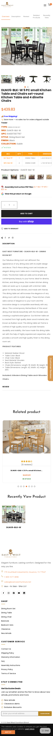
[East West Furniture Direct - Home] (26, 553)
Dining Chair (6, 617)
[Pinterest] (14, 593)
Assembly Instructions (10, 665)
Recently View (46, 16)
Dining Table (6, 612)
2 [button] (27, 87)
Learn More (29, 729)
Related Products (36, 16)
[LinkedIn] (24, 593)
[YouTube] (19, 593)
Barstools (5, 621)
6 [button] (32, 486)
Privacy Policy (7, 669)
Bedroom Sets (7, 625)
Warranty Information (10, 657)
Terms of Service (8, 673)
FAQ (3, 661)
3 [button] (23, 486)
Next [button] (50, 79)
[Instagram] (8, 593)
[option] (26, 451)
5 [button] (29, 486)
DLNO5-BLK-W (13, 527)
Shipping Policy (7, 653)
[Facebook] (3, 593)
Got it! (8, 732)
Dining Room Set (8, 608)
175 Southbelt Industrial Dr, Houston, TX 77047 (25, 572)
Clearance (5, 629)
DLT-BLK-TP (39, 187)
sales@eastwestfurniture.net (17, 582)
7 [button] (34, 486)
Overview (5, 16)
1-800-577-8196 (11, 577)
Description (16, 16)
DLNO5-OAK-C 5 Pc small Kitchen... (26, 470)
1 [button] (25, 87)
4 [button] (26, 486)
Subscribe (45, 714)
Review (26, 16)
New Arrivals (6, 633)
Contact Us (6, 649)
